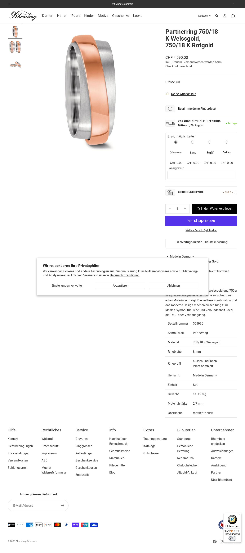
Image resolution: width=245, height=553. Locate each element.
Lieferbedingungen (20, 446)
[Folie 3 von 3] (15, 62)
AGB (44, 460)
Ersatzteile (82, 475)
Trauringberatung (155, 439)
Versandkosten (18, 460)
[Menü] (239, 515)
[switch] (232, 538)
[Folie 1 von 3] (15, 31)
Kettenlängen (84, 453)
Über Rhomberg (221, 480)
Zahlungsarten (17, 468)
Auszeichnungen (222, 451)
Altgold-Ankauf (187, 472)
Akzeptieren (120, 285)
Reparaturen (185, 458)
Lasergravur (175, 168)
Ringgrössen (83, 446)
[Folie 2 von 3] (15, 47)
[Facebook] (214, 541)
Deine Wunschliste (183, 94)
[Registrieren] (63, 505)
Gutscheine (150, 453)
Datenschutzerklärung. (125, 275)
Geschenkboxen (86, 468)
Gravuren (81, 439)
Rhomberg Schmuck (26, 541)
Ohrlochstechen (187, 465)
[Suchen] (216, 15)
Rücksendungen (18, 453)
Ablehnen (173, 285)
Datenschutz (50, 446)
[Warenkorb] (233, 15)
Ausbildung (218, 465)
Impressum (49, 453)
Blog (112, 472)
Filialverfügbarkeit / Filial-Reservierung (201, 242)
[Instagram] (221, 541)
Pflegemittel (117, 465)
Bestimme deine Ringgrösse (197, 108)
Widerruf (47, 439)
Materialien (116, 458)
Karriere (216, 458)
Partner (216, 472)
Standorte (183, 439)
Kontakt (13, 439)
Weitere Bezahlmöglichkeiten (201, 230)
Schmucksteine (119, 451)
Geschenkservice (86, 460)
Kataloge (149, 446)
